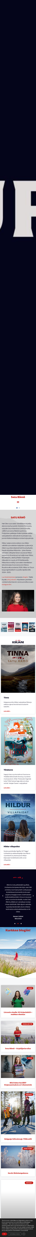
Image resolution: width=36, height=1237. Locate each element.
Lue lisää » (7, 711)
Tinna (6, 697)
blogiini (25, 577)
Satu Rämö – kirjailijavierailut (18, 1048)
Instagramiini (6, 584)
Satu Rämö (18, 497)
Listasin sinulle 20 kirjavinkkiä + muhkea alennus (18, 1013)
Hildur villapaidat (12, 846)
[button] (18, 502)
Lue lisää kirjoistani (8, 577)
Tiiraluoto (8, 769)
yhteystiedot (11, 579)
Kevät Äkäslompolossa (18, 1173)
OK (4, 1234)
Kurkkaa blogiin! (18, 930)
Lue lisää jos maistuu (15, 1234)
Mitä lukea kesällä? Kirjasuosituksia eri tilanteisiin (18, 1083)
